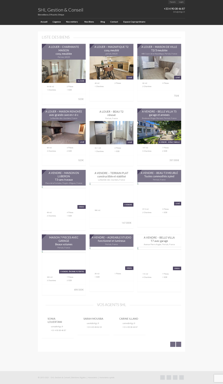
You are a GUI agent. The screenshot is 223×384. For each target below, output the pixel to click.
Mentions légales (78, 377)
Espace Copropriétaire (134, 21)
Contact (114, 21)
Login (181, 2)
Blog (103, 21)
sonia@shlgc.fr (57, 326)
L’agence (57, 21)
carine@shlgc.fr (128, 323)
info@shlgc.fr (179, 11)
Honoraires (92, 377)
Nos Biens (89, 21)
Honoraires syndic (107, 377)
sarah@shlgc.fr (93, 323)
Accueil (44, 21)
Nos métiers (72, 21)
